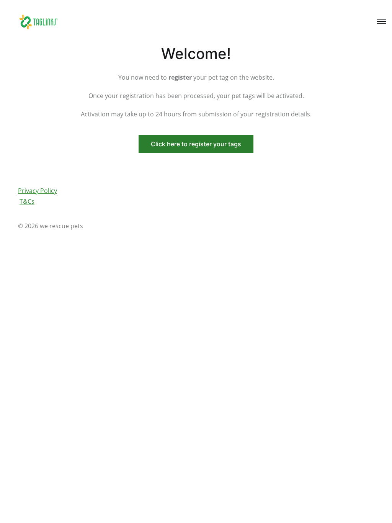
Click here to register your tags (196, 144)
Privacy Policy (37, 190)
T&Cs (27, 201)
